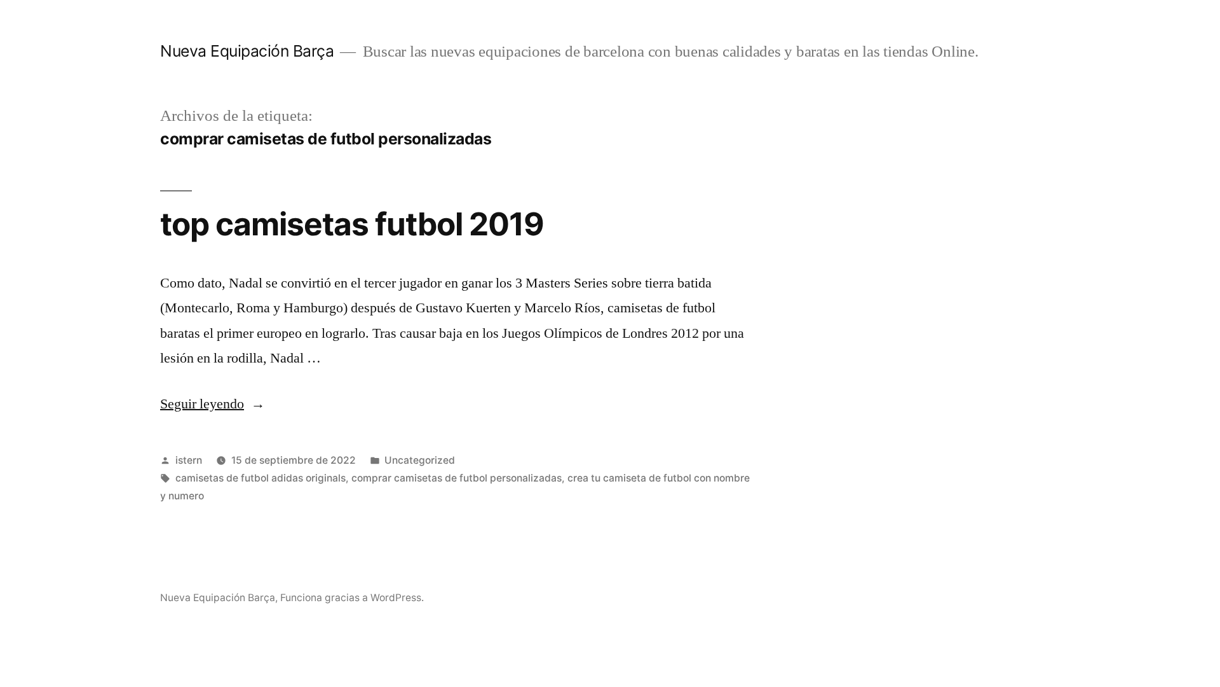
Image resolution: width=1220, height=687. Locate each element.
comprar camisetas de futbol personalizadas (456, 478)
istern (188, 460)
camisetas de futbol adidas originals (260, 478)
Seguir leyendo (212, 404)
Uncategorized (419, 460)
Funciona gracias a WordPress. (352, 598)
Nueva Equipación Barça (247, 50)
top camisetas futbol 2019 (352, 224)
